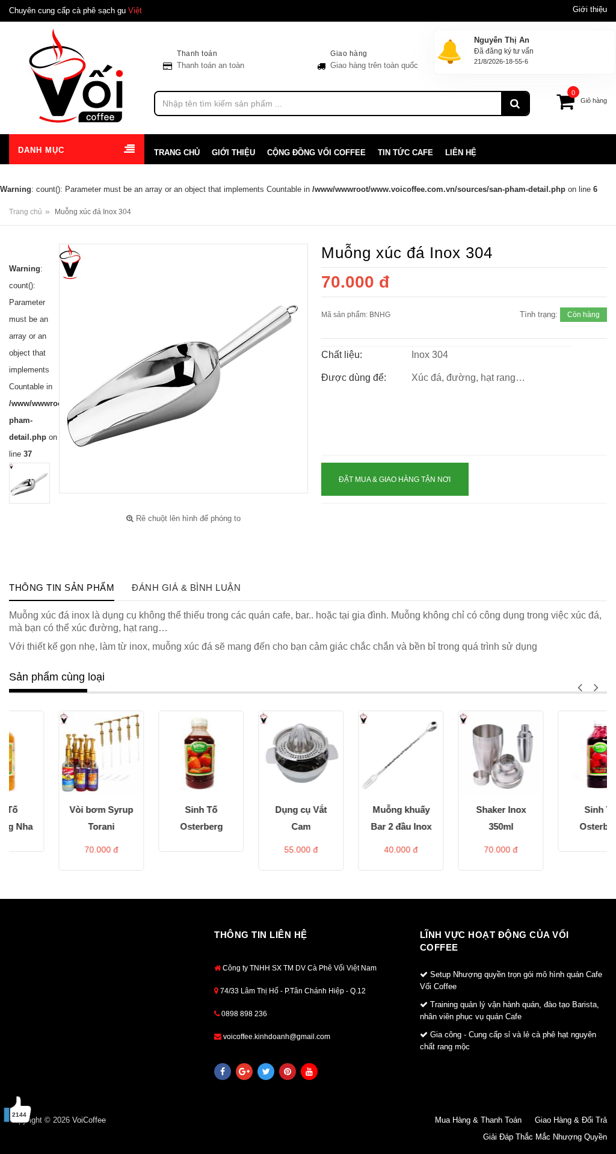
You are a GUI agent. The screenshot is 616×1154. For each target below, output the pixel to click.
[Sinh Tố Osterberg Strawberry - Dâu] (159, 753)
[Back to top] (591, 1111)
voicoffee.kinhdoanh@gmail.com (275, 1036)
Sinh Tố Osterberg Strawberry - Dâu (159, 821)
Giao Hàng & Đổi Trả (571, 1120)
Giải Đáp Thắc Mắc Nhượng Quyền (545, 1136)
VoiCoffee (89, 1120)
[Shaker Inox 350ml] (458, 753)
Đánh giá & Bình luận (186, 587)
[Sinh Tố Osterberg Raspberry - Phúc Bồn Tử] (558, 753)
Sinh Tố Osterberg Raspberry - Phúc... (558, 821)
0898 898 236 (243, 1014)
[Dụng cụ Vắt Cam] (259, 753)
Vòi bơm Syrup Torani (59, 818)
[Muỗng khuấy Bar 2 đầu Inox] (358, 753)
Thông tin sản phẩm (61, 587)
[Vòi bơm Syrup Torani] (59, 753)
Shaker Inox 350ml (459, 818)
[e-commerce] (77, 75)
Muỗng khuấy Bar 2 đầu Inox (358, 818)
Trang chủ (25, 212)
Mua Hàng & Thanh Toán (478, 1120)
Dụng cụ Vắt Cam (259, 818)
